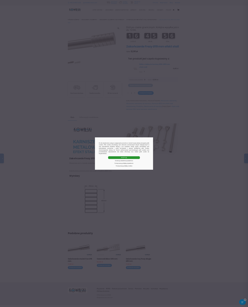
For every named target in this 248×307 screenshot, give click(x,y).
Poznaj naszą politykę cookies (124, 166)
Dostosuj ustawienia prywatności (124, 160)
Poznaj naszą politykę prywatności (124, 163)
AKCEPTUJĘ (124, 157)
